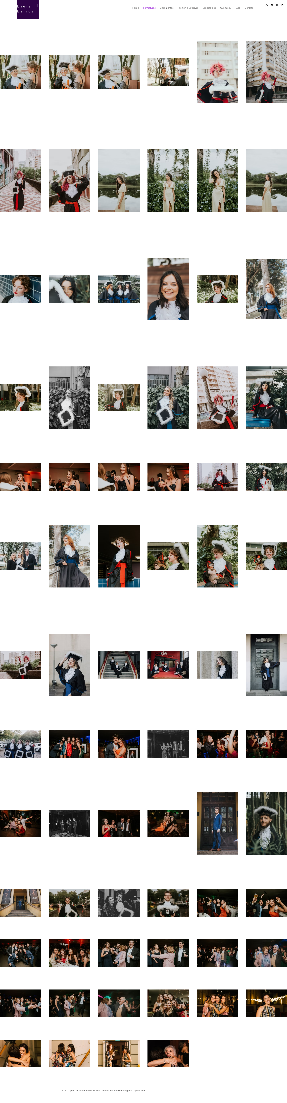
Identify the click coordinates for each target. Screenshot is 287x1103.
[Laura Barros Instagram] (272, 5)
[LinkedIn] (282, 5)
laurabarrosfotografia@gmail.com (127, 1090)
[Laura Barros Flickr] (277, 5)
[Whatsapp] (267, 5)
